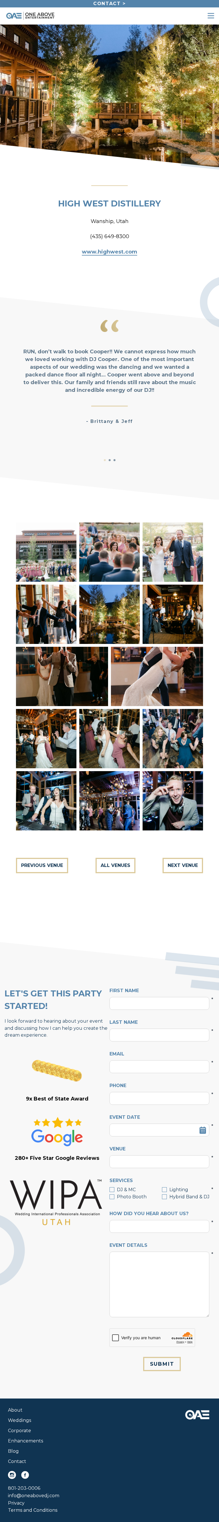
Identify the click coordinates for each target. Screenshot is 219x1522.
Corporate (19, 1430)
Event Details (159, 1246)
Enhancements (25, 1441)
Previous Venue (42, 865)
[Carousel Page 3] (114, 460)
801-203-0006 (24, 1488)
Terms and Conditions (32, 1510)
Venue (159, 1149)
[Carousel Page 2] (110, 460)
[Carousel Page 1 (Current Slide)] (105, 460)
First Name (159, 991)
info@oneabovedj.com (33, 1495)
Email (159, 1054)
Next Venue (183, 865)
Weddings (19, 1420)
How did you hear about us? (159, 1214)
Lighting (178, 1189)
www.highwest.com (109, 252)
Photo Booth (132, 1196)
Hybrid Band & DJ (189, 1196)
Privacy (16, 1503)
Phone (159, 1086)
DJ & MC (126, 1189)
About (15, 1410)
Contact (17, 1461)
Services (159, 1181)
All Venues (115, 865)
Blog (13, 1451)
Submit (162, 1364)
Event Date (159, 1117)
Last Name (159, 1023)
